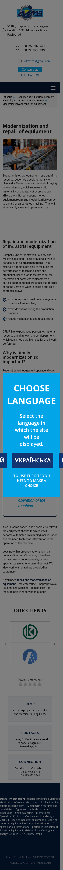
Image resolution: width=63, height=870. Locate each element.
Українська (33, 460)
